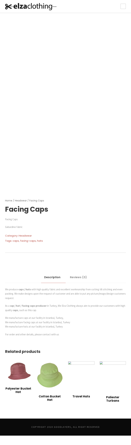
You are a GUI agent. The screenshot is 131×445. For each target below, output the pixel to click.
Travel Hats (81, 396)
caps (16, 241)
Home (8, 200)
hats (40, 241)
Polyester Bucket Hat (18, 390)
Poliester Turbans (112, 399)
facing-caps (28, 241)
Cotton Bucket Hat (50, 398)
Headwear (21, 200)
